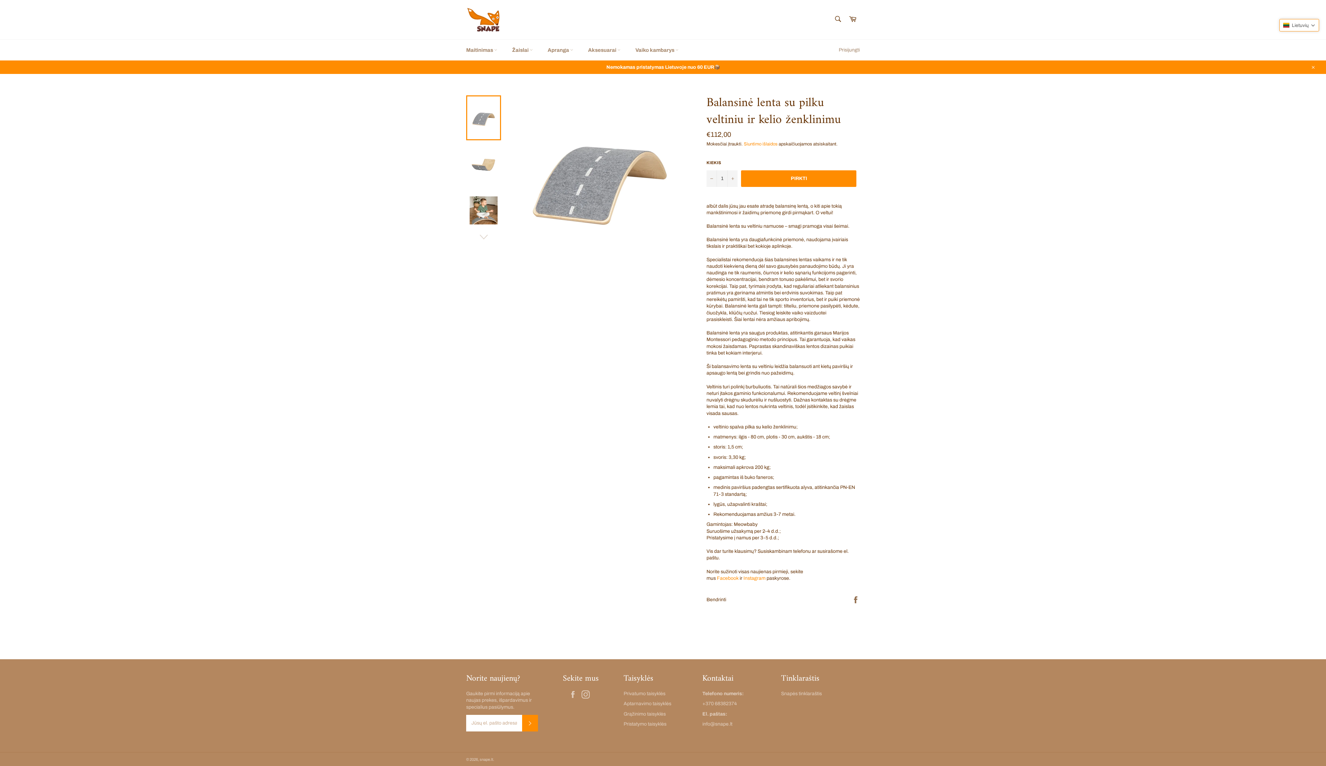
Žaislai (521, 50)
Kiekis (714, 162)
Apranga (559, 50)
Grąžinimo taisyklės (645, 714)
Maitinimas (480, 50)
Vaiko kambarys (655, 50)
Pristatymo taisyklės (645, 724)
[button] (1299, 25)
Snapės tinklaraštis (801, 693)
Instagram (754, 578)
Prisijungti (849, 50)
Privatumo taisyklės (644, 693)
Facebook (728, 578)
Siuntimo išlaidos (761, 144)
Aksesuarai (602, 50)
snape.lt (486, 759)
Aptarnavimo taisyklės (647, 703)
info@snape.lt (717, 724)
